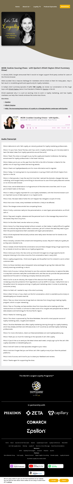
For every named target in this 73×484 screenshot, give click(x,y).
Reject (64, 480)
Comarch (39, 450)
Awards (33, 442)
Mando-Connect (29, 455)
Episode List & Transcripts (22, 442)
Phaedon (46, 450)
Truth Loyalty (20, 455)
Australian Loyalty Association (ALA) (36, 458)
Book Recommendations (57, 446)
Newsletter (65, 6)
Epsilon (52, 450)
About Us (26, 7)
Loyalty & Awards (64, 455)
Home (17, 7)
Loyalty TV (37, 7)
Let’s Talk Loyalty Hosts (15, 446)
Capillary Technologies (29, 450)
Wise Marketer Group (9, 455)
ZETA (20, 450)
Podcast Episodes (50, 7)
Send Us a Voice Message (43, 446)
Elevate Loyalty (54, 455)
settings (9, 482)
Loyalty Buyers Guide (42, 442)
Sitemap (25, 446)
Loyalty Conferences (54, 442)
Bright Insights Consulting (42, 455)
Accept (54, 480)
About (11, 442)
